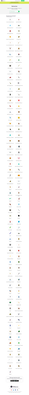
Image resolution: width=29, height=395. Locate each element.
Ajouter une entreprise (14, 388)
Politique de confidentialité (15, 392)
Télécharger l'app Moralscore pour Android (17, 381)
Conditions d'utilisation (10, 392)
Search (25, 0)
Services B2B (18, 388)
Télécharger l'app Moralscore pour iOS (12, 381)
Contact (10, 388)
